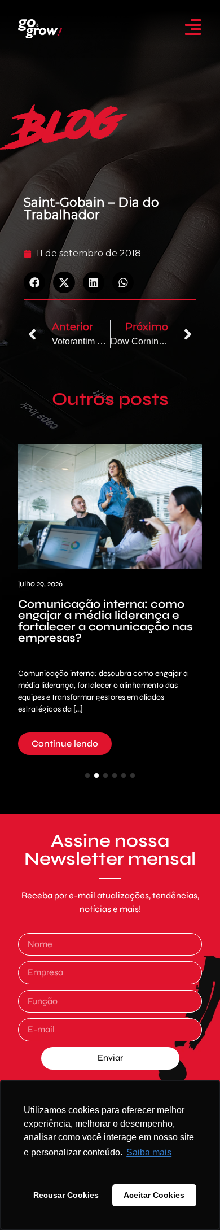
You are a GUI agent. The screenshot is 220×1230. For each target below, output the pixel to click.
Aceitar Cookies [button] (154, 1195)
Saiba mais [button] (148, 1152)
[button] (34, 282)
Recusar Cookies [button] (66, 1195)
